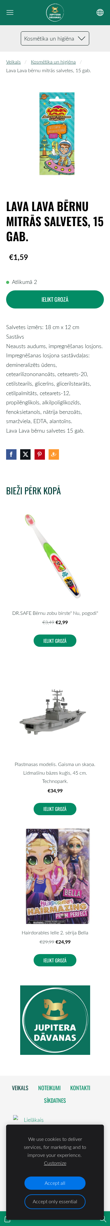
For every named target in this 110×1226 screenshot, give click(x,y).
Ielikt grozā (55, 299)
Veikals (13, 61)
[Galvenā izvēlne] (10, 12)
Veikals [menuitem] (20, 1088)
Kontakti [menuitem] (80, 1088)
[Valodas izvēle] (100, 12)
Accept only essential (55, 1201)
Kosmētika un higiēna (53, 61)
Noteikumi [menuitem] (49, 1088)
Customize (55, 1163)
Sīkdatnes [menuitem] (55, 1100)
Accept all (55, 1183)
